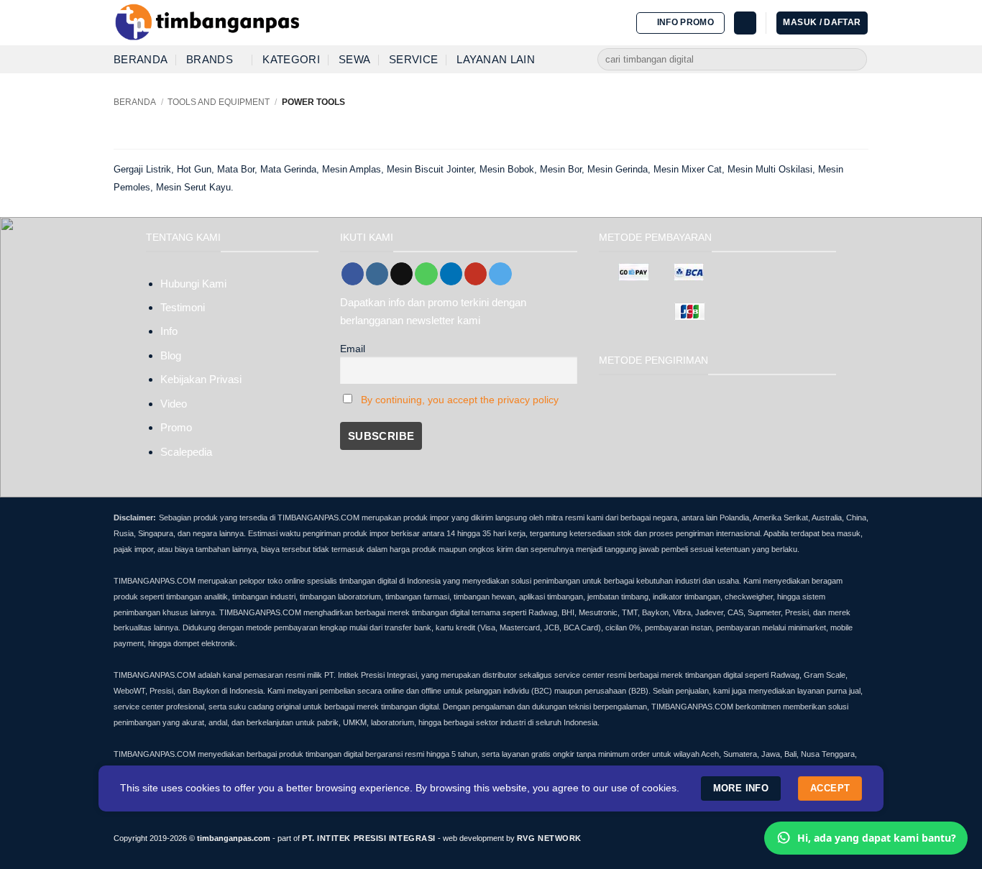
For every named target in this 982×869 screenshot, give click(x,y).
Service (413, 59)
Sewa (354, 59)
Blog (170, 355)
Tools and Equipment (219, 102)
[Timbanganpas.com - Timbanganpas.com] (207, 23)
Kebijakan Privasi (201, 379)
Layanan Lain (495, 59)
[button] (680, 23)
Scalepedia (186, 452)
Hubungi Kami (193, 283)
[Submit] (854, 59)
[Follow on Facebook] (352, 273)
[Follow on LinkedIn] (451, 273)
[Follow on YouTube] (475, 273)
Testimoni (182, 307)
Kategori (290, 59)
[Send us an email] (401, 273)
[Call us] (426, 273)
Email (352, 349)
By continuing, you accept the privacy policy (460, 400)
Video (173, 403)
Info (169, 331)
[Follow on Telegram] (500, 273)
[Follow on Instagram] (377, 273)
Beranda (141, 59)
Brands (209, 59)
